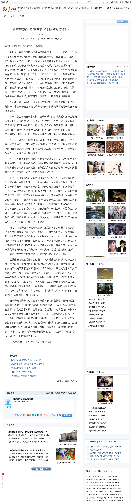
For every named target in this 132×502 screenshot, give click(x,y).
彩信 (125, 8)
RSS (20, 11)
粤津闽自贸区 (91, 83)
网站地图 (128, 2)
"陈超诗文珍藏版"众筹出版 (99, 318)
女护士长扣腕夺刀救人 (97, 431)
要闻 (27, 8)
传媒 (96, 8)
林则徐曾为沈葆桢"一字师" (99, 315)
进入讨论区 (49, 393)
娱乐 (88, 8)
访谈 (117, 8)
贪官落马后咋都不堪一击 (99, 479)
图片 (60, 8)
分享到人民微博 (2, 482)
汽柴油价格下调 (112, 83)
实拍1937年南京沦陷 (114, 489)
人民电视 (100, 120)
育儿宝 (70, 393)
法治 (35, 8)
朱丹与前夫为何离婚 (114, 492)
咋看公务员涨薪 (114, 479)
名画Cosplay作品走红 (105, 295)
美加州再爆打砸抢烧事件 (98, 427)
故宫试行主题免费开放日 (98, 303)
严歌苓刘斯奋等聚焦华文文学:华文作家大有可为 (27, 450)
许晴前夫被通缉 (117, 77)
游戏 (121, 8)
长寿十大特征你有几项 (114, 495)
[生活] (88, 495)
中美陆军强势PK (96, 501)
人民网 (4, 16)
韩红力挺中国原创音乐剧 (98, 326)
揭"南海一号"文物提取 (105, 281)
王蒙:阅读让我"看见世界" (115, 138)
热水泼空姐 (90, 80)
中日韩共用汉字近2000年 (98, 311)
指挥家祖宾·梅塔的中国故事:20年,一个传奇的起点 (28, 460)
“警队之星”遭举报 (106, 74)
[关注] (88, 479)
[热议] (88, 482)
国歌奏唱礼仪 (113, 80)
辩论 (100, 471)
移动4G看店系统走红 (96, 412)
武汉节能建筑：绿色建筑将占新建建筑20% (28, 364)
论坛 (55, 393)
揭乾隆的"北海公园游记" (96, 155)
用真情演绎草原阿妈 (96, 415)
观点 (64, 8)
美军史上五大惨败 (117, 498)
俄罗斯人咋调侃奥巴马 (98, 489)
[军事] (88, 501)
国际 (39, 8)
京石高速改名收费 (101, 80)
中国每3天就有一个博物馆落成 (23, 368)
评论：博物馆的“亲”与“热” (21, 372)
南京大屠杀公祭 (91, 71)
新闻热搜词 (91, 67)
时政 (31, 8)
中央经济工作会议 (92, 74)
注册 (121, 2)
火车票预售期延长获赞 (97, 408)
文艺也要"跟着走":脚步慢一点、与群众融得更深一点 (29, 438)
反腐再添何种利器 (113, 482)
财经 (72, 8)
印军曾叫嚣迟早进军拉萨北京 (113, 501)
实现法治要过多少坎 (98, 485)
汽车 (76, 8)
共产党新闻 (21, 8)
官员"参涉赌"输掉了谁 (98, 482)
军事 (43, 8)
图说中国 (100, 372)
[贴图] (88, 489)
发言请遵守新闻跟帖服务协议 (23, 399)
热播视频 (90, 372)
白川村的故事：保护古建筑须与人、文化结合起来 (28, 457)
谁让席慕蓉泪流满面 (105, 403)
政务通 (108, 8)
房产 (80, 8)
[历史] (88, 498)
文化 (92, 8)
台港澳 (48, 8)
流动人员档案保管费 (93, 77)
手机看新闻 (58, 39)
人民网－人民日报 (47, 39)
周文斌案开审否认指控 (97, 423)
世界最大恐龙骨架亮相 (68, 444)
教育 (52, 8)
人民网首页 (4, 2)
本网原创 (21, 16)
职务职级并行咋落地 (112, 485)
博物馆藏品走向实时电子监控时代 (24, 376)
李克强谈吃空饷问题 (118, 71)
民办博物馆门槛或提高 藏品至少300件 (26, 360)
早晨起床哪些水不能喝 (98, 495)
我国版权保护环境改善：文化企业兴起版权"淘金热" (29, 435)
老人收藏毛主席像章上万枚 (66, 463)
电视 (100, 8)
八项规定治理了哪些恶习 (98, 419)
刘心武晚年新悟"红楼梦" (96, 138)
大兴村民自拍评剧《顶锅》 (99, 322)
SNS (65, 393)
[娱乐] (88, 492)
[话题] (88, 485)
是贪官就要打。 (113, 476)
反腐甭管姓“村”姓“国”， (99, 476)
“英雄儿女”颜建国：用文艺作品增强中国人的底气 (28, 442)
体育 (84, 8)
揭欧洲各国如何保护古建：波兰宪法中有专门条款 (28, 454)
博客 (113, 8)
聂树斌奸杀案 (106, 77)
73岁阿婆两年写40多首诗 (98, 307)
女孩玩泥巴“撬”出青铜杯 (98, 299)
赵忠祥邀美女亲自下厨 (98, 492)
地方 (68, 8)
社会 (57, 8)
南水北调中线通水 (119, 74)
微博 (62, 393)
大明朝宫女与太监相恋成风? (100, 498)
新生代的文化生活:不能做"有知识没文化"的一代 (27, 432)
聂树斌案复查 (101, 83)
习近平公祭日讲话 (104, 71)
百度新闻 (125, 67)
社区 (104, 8)
